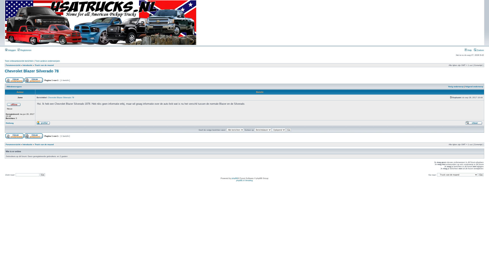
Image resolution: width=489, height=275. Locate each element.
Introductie (27, 65)
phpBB (235, 178)
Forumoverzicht (13, 65)
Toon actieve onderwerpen (47, 61)
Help (469, 50)
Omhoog (10, 123)
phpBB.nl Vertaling (244, 180)
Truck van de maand (44, 65)
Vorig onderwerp (455, 87)
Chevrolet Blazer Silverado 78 (32, 71)
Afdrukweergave (14, 87)
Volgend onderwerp (474, 87)
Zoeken (480, 50)
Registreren (25, 50)
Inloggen (11, 50)
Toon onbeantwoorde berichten (19, 61)
